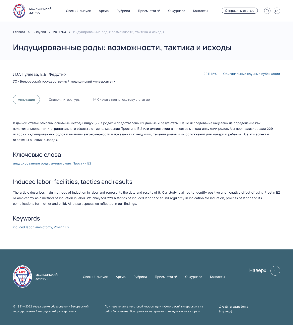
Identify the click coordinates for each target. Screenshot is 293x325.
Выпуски (39, 32)
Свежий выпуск (78, 11)
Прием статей (149, 11)
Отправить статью (239, 11)
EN (276, 10)
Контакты (200, 11)
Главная (19, 32)
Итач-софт (226, 311)
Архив (104, 11)
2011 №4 (59, 32)
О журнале (176, 11)
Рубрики (123, 11)
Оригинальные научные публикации (251, 74)
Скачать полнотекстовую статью (123, 99)
